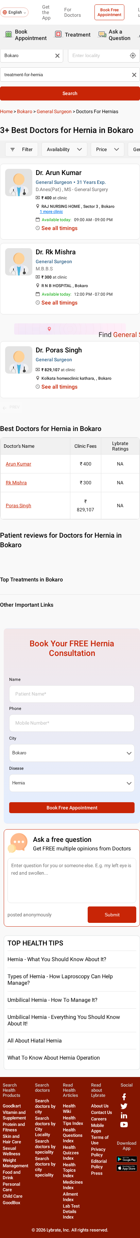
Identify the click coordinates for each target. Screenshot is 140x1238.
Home (6, 111)
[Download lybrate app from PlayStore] (126, 1160)
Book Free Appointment (109, 12)
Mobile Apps (97, 1128)
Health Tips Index (73, 1120)
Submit (112, 914)
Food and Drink (11, 1175)
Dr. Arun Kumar (59, 173)
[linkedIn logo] (124, 1117)
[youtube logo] (124, 1127)
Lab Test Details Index (71, 1211)
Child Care (12, 1196)
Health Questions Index (73, 1135)
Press (97, 1173)
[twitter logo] (124, 1108)
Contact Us (101, 1112)
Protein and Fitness (14, 1127)
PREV (15, 407)
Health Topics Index (69, 1170)
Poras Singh (18, 505)
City (12, 738)
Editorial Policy (99, 1164)
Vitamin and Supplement (14, 1115)
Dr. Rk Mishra (56, 252)
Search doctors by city (45, 1106)
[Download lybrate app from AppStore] (126, 1169)
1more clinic (51, 211)
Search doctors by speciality (45, 1147)
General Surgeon (54, 111)
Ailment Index (70, 1197)
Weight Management (15, 1163)
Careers (99, 1118)
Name (14, 679)
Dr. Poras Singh (59, 350)
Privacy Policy (98, 1152)
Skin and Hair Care (12, 1139)
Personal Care (11, 1187)
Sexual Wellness (11, 1151)
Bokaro (24, 111)
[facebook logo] (124, 1099)
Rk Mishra (16, 482)
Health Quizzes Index (71, 1153)
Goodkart (12, 1105)
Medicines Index (73, 1185)
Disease (16, 768)
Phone (15, 708)
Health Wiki (69, 1108)
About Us (100, 1105)
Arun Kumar (18, 464)
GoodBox (11, 1202)
